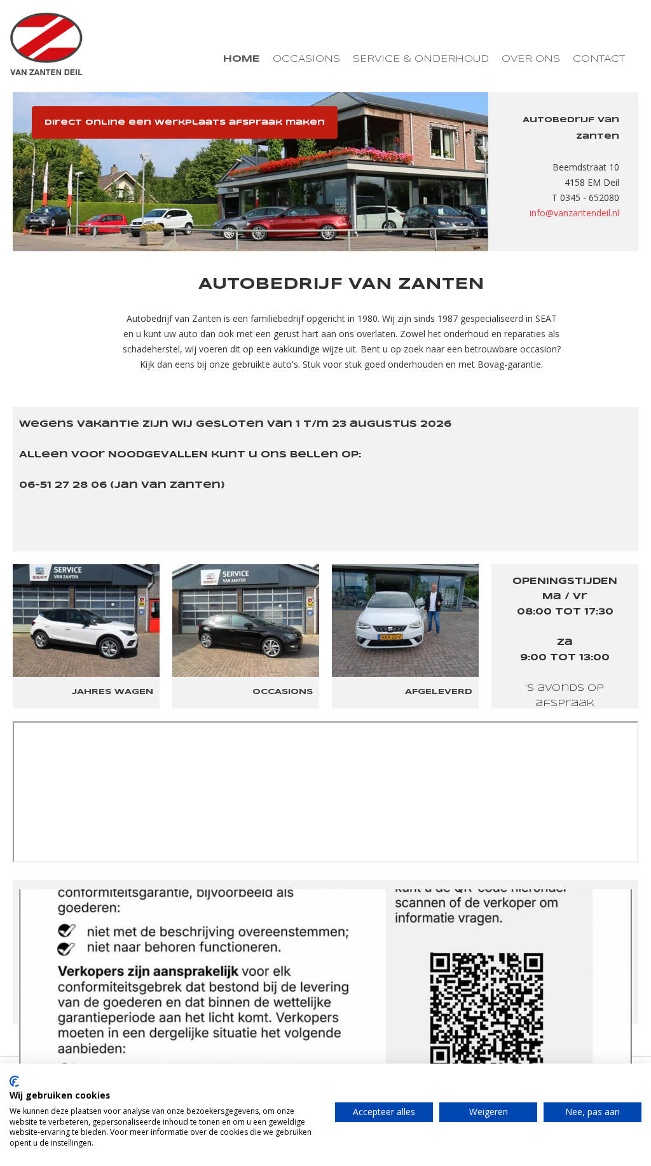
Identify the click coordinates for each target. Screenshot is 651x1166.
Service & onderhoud (421, 59)
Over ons (531, 59)
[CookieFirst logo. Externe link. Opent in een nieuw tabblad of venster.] (14, 1081)
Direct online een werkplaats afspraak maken (185, 122)
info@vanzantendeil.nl (574, 213)
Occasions (306, 59)
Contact (599, 59)
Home (241, 59)
